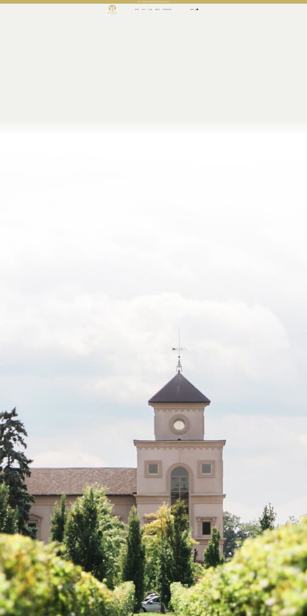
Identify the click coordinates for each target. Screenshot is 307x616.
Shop (137, 9)
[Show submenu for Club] (153, 9)
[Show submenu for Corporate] (172, 9)
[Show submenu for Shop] (140, 9)
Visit (143, 9)
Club (150, 9)
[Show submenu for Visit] (146, 9)
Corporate (167, 9)
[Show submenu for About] (160, 9)
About (157, 9)
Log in (192, 9)
